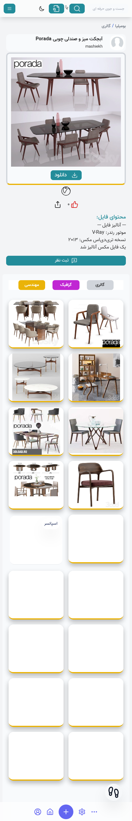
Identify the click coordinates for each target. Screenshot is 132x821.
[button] (113, 792)
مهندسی (32, 284)
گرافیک (66, 284)
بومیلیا (120, 26)
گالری (106, 26)
